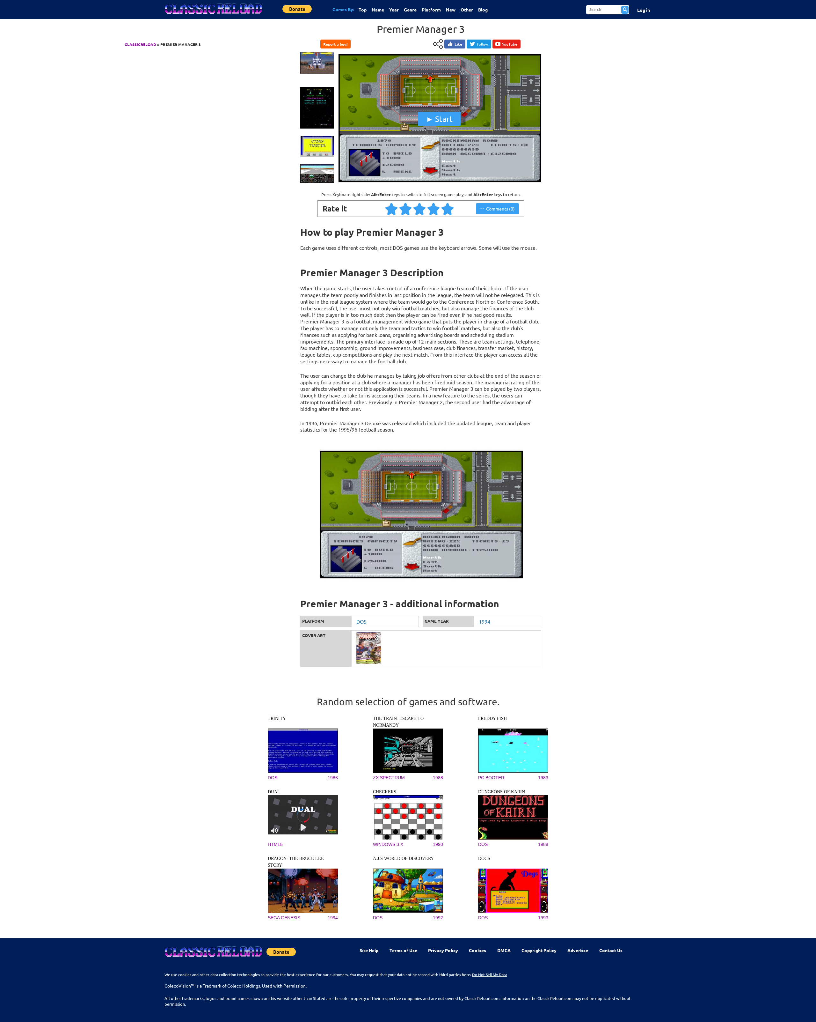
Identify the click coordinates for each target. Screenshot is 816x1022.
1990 (438, 844)
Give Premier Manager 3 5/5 (448, 208)
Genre (410, 9)
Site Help (369, 950)
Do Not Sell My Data (489, 974)
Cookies (477, 950)
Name (378, 9)
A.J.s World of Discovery (403, 858)
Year (394, 9)
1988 (438, 777)
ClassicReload (140, 44)
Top (363, 9)
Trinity (277, 718)
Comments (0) (500, 208)
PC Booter (491, 777)
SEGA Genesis (284, 917)
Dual (274, 791)
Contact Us (611, 950)
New (450, 9)
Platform (431, 9)
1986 (333, 777)
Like (458, 44)
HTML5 (275, 844)
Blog (483, 9)
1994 (484, 621)
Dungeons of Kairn (501, 791)
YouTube (509, 44)
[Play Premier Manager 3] (439, 182)
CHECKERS (384, 791)
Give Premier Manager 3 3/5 (419, 208)
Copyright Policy (539, 950)
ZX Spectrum (389, 777)
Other (467, 9)
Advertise (577, 950)
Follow (482, 44)
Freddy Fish (492, 718)
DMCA (504, 950)
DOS (361, 621)
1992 (438, 917)
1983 (543, 777)
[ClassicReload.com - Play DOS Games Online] (213, 15)
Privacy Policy (443, 950)
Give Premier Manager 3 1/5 (391, 208)
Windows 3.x (388, 844)
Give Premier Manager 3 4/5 (434, 208)
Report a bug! (335, 44)
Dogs (484, 858)
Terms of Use (403, 950)
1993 (543, 917)
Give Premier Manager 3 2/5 (405, 208)
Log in (643, 10)
